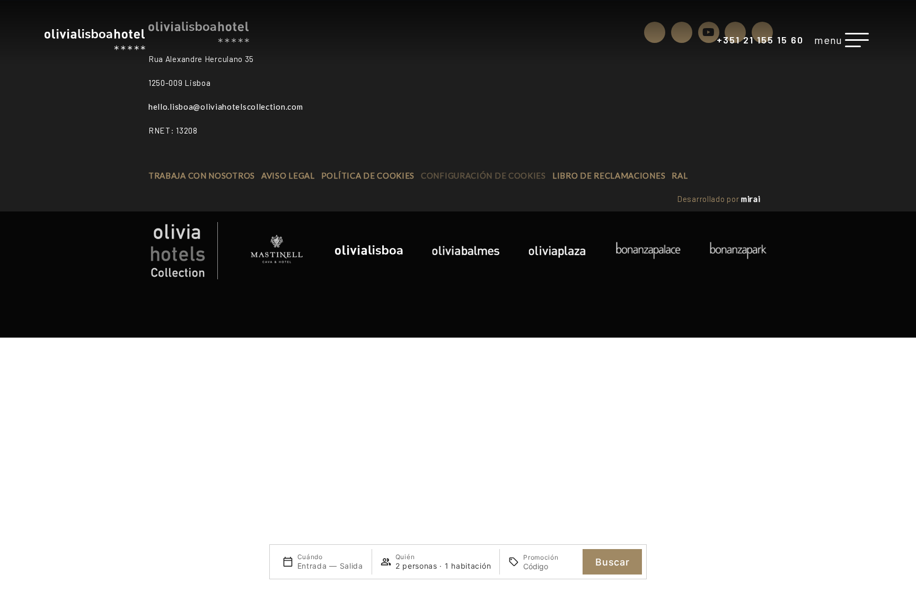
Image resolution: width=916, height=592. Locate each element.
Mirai (751, 199)
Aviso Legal (288, 175)
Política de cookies (368, 175)
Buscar (612, 562)
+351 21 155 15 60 (760, 40)
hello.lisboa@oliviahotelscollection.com (225, 106)
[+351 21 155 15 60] (709, 41)
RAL (680, 175)
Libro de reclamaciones (608, 175)
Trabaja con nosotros (201, 175)
